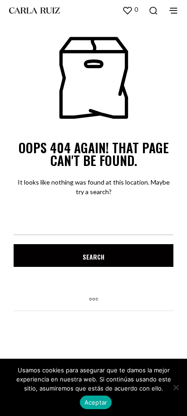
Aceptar (96, 402)
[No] (175, 387)
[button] (130, 10)
